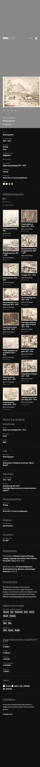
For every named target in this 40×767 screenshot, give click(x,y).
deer (25, 612)
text (11, 612)
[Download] (8, 110)
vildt (5, 630)
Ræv (9, 623)
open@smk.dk (7, 714)
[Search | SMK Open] (9, 38)
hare (5, 623)
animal (31, 612)
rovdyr (17, 630)
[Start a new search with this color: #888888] (9, 184)
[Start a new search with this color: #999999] (12, 184)
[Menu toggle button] (36, 38)
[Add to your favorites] (15, 110)
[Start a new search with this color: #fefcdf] (4, 184)
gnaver (10, 630)
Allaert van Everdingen (10, 165)
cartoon (6, 612)
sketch (5, 616)
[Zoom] (4, 110)
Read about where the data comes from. (23, 597)
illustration (18, 612)
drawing (12, 616)
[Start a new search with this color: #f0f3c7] (7, 184)
